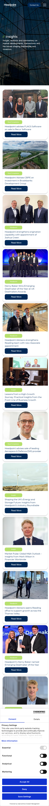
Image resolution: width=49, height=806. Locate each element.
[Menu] (44, 4)
